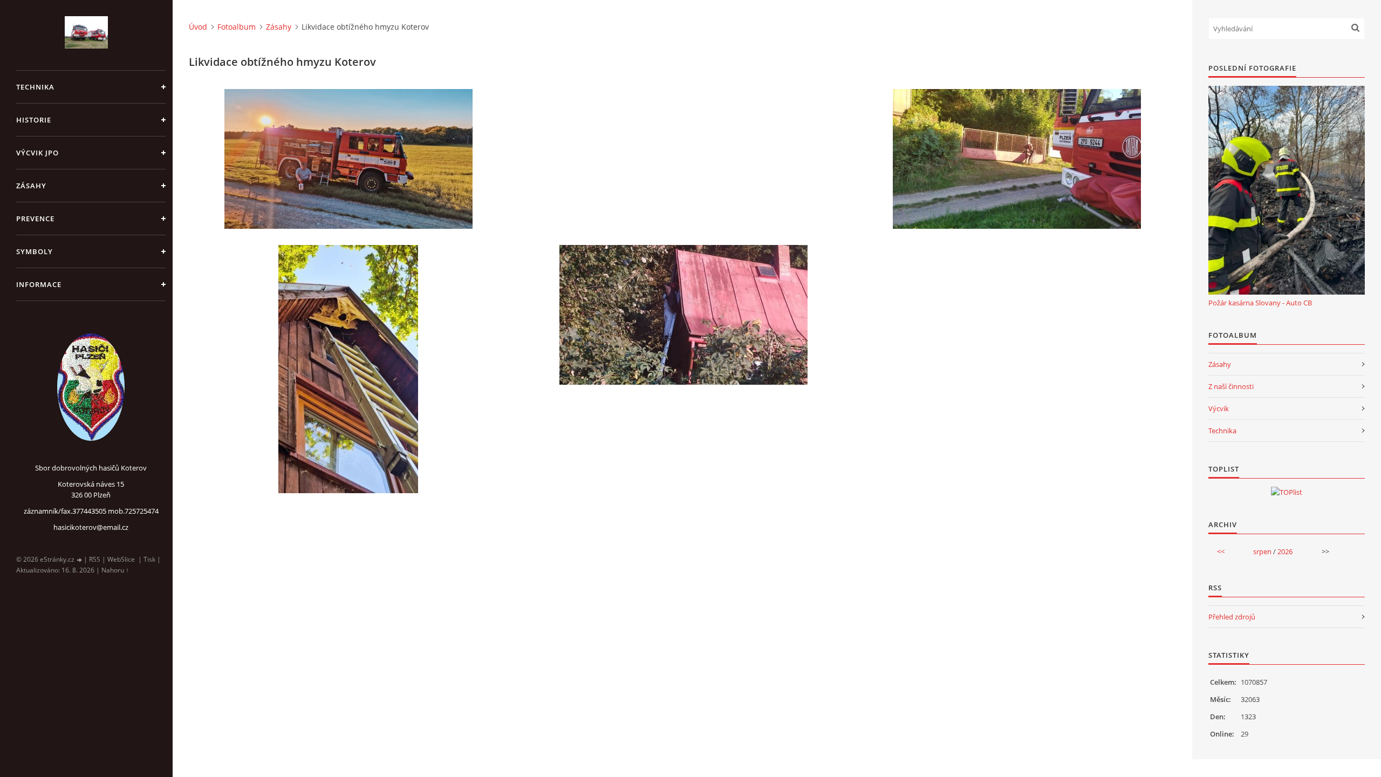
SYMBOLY (34, 251)
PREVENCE (35, 218)
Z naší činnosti (1231, 386)
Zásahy (278, 27)
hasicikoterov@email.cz (90, 527)
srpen (1262, 551)
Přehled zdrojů (1231, 617)
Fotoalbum (236, 27)
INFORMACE (38, 284)
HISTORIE (33, 120)
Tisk (149, 559)
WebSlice (121, 559)
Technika (1222, 430)
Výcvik (1218, 408)
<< (1221, 551)
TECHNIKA (35, 87)
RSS (94, 559)
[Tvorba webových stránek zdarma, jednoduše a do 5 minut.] (80, 560)
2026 (1285, 551)
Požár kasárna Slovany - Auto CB (1260, 303)
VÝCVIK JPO (37, 153)
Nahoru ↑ (115, 570)
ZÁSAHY (31, 185)
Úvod (198, 27)
